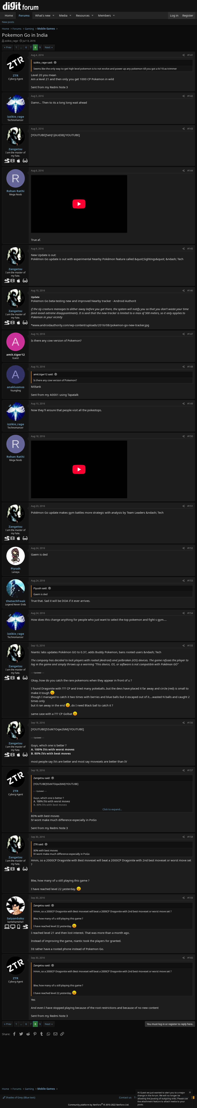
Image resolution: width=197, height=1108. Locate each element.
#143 (190, 128)
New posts (8, 22)
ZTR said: (38, 844)
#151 (190, 506)
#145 (190, 248)
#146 (190, 290)
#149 (190, 403)
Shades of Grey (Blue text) (20, 1097)
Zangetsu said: (41, 778)
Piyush (15, 568)
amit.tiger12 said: (43, 374)
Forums (24, 15)
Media (63, 15)
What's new (42, 15)
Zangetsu (15, 149)
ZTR (15, 75)
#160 (190, 957)
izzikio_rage (11, 40)
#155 (190, 645)
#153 (190, 580)
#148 (190, 366)
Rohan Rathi (15, 191)
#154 (190, 613)
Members (104, 15)
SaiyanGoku (15, 918)
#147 (190, 334)
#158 (190, 836)
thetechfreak (15, 601)
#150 (190, 436)
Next (47, 47)
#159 (190, 897)
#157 (190, 770)
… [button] (21, 47)
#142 (190, 96)
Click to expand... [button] (112, 809)
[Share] (183, 55)
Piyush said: (40, 588)
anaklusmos (15, 387)
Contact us (125, 1097)
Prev (8, 47)
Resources (82, 15)
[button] (53, 15)
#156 (190, 722)
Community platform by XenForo (98, 1104)
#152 (190, 548)
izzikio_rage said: (43, 62)
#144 (190, 170)
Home (9, 15)
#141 (190, 55)
